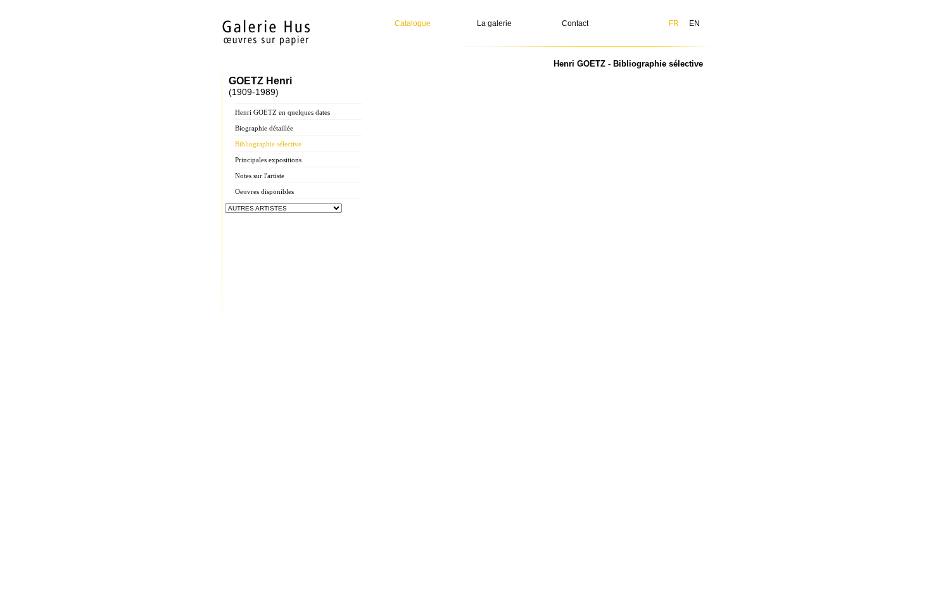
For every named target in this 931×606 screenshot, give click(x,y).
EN (694, 23)
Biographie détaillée (264, 128)
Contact (575, 23)
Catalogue (413, 23)
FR (674, 23)
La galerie (494, 23)
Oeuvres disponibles (264, 191)
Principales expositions (268, 160)
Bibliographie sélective (268, 144)
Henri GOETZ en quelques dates (282, 112)
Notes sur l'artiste (259, 175)
